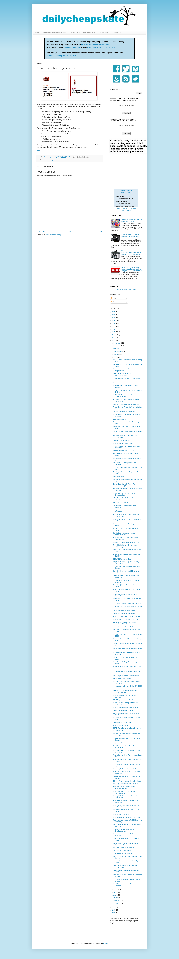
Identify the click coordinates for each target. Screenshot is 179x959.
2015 (114, 332)
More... (127, 923)
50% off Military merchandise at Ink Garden (127, 781)
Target (52, 160)
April (115, 895)
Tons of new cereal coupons (122, 853)
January (116, 903)
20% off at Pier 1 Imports (121, 725)
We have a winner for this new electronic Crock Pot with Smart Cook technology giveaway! (131, 252)
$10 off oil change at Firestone (123, 710)
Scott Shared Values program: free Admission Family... (124, 787)
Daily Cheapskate (49, 157)
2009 (114, 913)
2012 (114, 340)
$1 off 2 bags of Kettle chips (122, 722)
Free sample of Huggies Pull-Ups (124, 443)
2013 (114, 338)
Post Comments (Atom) (53, 235)
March (115, 898)
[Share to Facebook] (85, 157)
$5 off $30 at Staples (120, 731)
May (115, 892)
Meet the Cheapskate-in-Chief (54, 32)
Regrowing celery (119, 476)
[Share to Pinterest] (87, 157)
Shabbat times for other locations (126, 208)
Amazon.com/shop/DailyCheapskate (62, 56)
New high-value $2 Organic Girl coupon (126, 784)
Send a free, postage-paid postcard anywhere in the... (125, 534)
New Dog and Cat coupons (122, 850)
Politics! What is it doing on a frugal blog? (126, 404)
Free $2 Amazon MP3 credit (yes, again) (126, 616)
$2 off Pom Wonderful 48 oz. (122, 440)
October (116, 349)
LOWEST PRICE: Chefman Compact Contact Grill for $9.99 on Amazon (131, 236)
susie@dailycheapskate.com (126, 289)
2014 (114, 335)
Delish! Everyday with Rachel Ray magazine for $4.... (124, 485)
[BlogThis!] (80, 157)
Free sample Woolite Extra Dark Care (125, 769)
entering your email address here (95, 45)
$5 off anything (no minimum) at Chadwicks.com (123, 830)
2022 (114, 312)
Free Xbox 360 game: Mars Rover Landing (127, 817)
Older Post (98, 231)
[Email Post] (74, 157)
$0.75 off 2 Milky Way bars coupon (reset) (127, 603)
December (117, 343)
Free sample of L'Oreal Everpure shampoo (127, 676)
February (116, 901)
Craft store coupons (119, 419)
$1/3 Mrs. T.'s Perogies (120, 502)
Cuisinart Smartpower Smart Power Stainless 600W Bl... (125, 623)
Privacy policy (104, 32)
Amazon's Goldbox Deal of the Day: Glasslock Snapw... (125, 494)
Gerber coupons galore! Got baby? (124, 411)
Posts (114, 298)
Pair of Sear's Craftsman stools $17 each (126, 542)
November (117, 346)
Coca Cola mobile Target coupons (124, 614)
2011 (114, 907)
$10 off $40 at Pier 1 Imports (122, 678)
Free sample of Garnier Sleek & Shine (125, 707)
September (117, 351)
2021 (114, 315)
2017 (114, 326)
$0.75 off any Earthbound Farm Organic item (127, 728)
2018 (114, 323)
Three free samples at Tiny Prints (124, 611)
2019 (114, 320)
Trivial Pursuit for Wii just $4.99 (123, 627)
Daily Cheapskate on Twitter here (101, 47)
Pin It (38, 151)
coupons (47, 160)
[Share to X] (83, 157)
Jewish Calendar (126, 210)
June (115, 889)
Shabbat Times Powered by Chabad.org (126, 206)
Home (37, 32)
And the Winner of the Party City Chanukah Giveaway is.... (131, 220)
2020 (114, 318)
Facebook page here (72, 47)
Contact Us (117, 32)
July (115, 357)
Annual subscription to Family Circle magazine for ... (125, 436)
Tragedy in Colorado (120, 743)
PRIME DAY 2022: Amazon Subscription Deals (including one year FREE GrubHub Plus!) (131, 269)
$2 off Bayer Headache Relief (123, 700)
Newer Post (41, 231)
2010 (114, 910)
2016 (114, 329)
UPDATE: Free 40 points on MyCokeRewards (122, 374)
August (115, 354)
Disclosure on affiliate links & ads (82, 32)
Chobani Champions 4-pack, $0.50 (124, 451)
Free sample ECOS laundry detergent (125, 619)
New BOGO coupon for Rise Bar (123, 848)
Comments (116, 302)
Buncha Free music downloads (123, 383)
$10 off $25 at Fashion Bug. (122, 559)
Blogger (105, 943)
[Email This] (78, 157)
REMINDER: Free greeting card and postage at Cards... (125, 691)
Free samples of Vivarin (121, 814)
